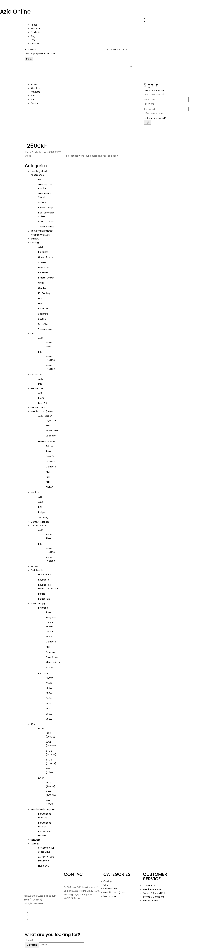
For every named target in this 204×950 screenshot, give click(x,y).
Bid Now (35, 238)
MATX (41, 398)
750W (49, 708)
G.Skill (41, 282)
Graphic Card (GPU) (42, 411)
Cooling (35, 242)
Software (36, 839)
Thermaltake (45, 329)
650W (49, 703)
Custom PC (37, 374)
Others (42, 202)
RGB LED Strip (45, 207)
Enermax (43, 272)
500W (49, 688)
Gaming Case (38, 388)
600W (49, 698)
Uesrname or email (154, 94)
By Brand (43, 607)
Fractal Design (46, 277)
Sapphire (43, 313)
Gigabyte (43, 288)
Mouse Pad (44, 599)
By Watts (43, 673)
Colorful (50, 456)
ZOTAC (49, 487)
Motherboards (38, 525)
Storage (35, 843)
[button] (161, 19)
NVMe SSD (43, 865)
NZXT (41, 303)
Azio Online (15, 11)
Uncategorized (39, 171)
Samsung (43, 517)
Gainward (51, 461)
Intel (40, 352)
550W (49, 693)
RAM (33, 724)
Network (35, 566)
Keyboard (43, 579)
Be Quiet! (43, 252)
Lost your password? (155, 118)
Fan (40, 179)
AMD (40, 338)
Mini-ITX (42, 403)
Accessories (37, 175)
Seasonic (51, 652)
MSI (40, 298)
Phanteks (43, 308)
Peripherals (37, 570)
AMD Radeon (45, 416)
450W (49, 683)
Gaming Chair (38, 407)
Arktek (49, 446)
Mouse (41, 593)
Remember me (154, 113)
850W (49, 718)
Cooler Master (46, 257)
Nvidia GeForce (46, 441)
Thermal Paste (46, 226)
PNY (48, 482)
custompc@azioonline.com (40, 53)
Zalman (50, 667)
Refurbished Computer (43, 809)
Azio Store (30, 49)
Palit (48, 477)
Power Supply (38, 603)
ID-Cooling (44, 293)
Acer (40, 496)
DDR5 (41, 778)
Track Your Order (119, 49)
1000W (49, 677)
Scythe (42, 319)
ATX (40, 393)
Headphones (45, 574)
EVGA (49, 636)
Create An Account (154, 90)
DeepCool (43, 267)
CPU (33, 333)
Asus (40, 246)
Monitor (35, 492)
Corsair (42, 262)
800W (49, 713)
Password (149, 103)
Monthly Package (40, 521)
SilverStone (44, 324)
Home (28, 152)
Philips (41, 512)
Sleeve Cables (46, 221)
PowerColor (52, 430)
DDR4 (41, 728)
